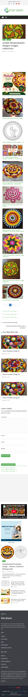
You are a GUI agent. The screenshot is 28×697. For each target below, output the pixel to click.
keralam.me (23, 671)
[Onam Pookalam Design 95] (14, 383)
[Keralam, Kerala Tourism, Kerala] (2, 17)
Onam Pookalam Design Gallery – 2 (10, 314)
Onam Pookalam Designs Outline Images (11, 95)
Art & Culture (4, 639)
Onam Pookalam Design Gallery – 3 (10, 311)
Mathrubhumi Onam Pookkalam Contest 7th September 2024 (18, 600)
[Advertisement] (14, 62)
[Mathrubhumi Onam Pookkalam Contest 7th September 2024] (5, 601)
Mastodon (3, 681)
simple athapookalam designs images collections (13, 255)
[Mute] (23, 517)
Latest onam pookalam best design (12, 118)
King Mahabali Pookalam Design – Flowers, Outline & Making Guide (12, 566)
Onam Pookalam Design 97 (11, 351)
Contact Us (3, 664)
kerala (12, 51)
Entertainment (4, 645)
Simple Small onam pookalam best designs (12, 205)
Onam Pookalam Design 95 (11, 398)
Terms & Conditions (5, 661)
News (2, 642)
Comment (4, 417)
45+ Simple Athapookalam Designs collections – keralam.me (12, 157)
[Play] (3, 517)
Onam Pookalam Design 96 (11, 374)
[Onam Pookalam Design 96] (14, 359)
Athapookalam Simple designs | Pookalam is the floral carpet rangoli (13, 230)
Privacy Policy (4, 658)
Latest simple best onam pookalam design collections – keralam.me (12, 183)
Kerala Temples (4, 667)
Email (3, 442)
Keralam (6, 618)
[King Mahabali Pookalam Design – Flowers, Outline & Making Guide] (14, 552)
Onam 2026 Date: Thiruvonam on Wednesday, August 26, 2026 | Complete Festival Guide (18, 592)
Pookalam (9, 39)
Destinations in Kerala (6, 647)
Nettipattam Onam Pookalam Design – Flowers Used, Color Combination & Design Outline (18, 583)
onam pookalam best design (10, 300)
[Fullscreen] (25, 517)
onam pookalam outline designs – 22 (13, 142)
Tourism (3, 636)
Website (3, 448)
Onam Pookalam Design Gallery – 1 (10, 317)
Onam (4, 39)
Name (3, 435)
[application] (14, 511)
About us (3, 655)
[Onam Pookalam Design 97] (14, 336)
